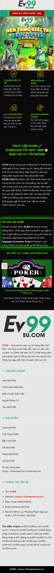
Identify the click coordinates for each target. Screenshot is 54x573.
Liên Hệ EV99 (9, 380)
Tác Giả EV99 (9, 407)
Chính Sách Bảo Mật (12, 387)
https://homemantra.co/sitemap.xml (21, 471)
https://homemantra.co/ (29, 496)
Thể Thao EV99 (10, 434)
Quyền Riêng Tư (10, 400)
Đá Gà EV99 (8, 447)
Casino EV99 (9, 427)
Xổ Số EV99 (8, 460)
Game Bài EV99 (10, 454)
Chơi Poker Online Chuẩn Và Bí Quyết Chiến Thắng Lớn (27, 291)
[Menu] (4, 4)
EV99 (5, 164)
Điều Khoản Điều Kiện (13, 393)
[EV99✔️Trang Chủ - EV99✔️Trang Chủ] (27, 5)
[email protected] (21, 506)
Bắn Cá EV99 (9, 440)
